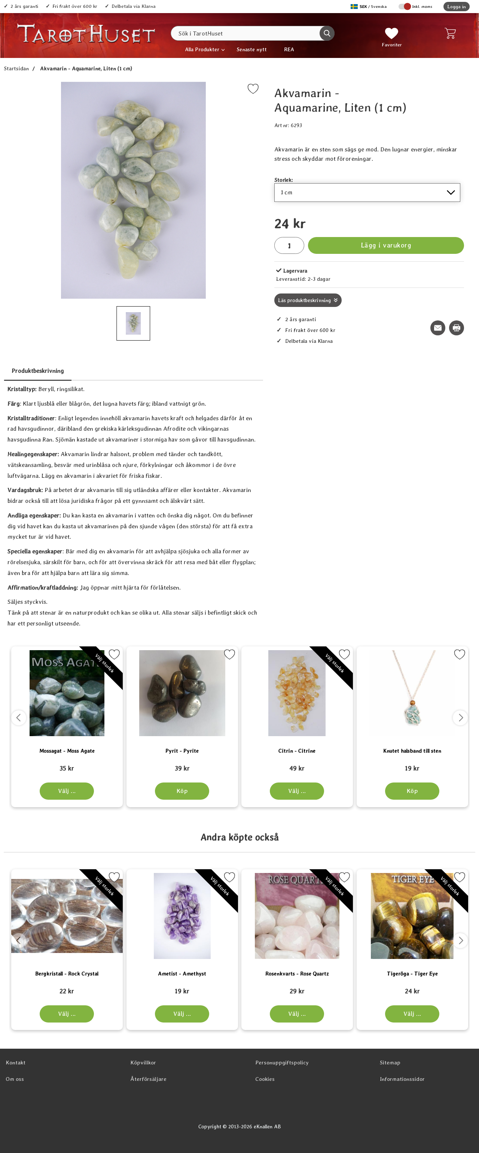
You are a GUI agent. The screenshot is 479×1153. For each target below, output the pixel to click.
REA (289, 49)
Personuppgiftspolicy (282, 1062)
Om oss (15, 1079)
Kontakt (15, 1062)
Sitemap (390, 1062)
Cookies (265, 1079)
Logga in (456, 6)
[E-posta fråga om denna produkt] (437, 327)
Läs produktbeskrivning (304, 300)
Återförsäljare (148, 1079)
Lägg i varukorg (386, 245)
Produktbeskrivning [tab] (38, 370)
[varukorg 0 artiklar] (452, 33)
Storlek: (283, 179)
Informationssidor (402, 1079)
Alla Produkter (202, 49)
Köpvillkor (143, 1062)
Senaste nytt (252, 49)
